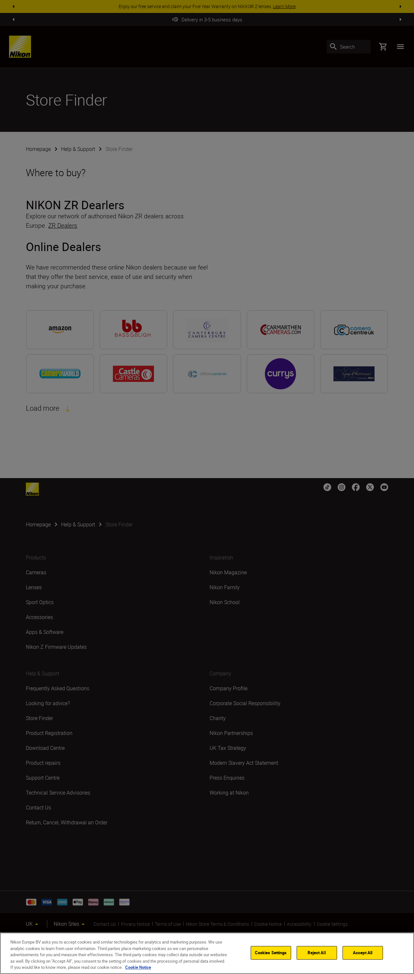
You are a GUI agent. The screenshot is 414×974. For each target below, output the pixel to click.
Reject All (316, 953)
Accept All (362, 953)
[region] (207, 953)
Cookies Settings (271, 953)
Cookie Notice (138, 967)
